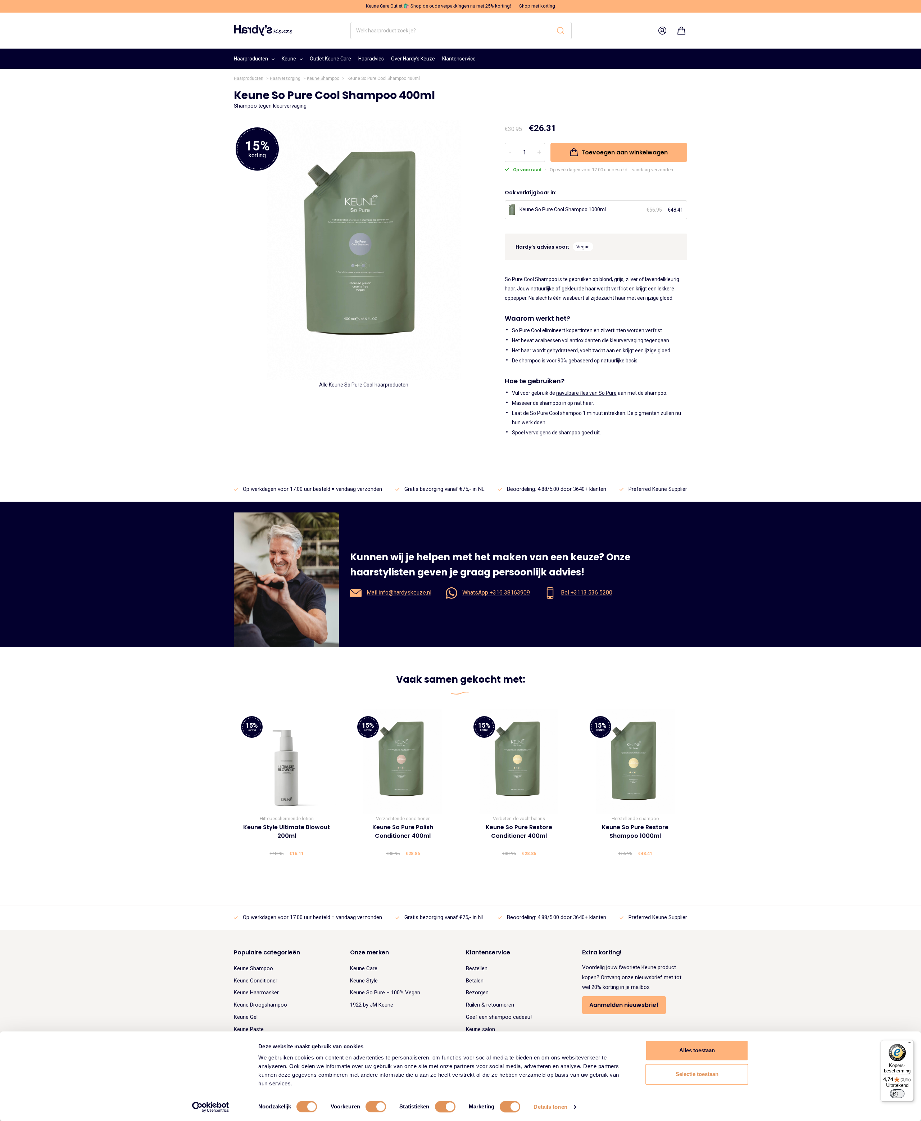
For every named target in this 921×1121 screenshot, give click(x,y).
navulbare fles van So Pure (586, 393)
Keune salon (480, 1029)
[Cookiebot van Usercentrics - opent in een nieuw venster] (210, 1107)
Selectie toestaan (697, 1074)
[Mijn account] (662, 30)
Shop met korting (537, 6)
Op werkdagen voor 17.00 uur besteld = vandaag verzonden (312, 489)
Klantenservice (459, 59)
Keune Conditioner (255, 980)
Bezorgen (477, 992)
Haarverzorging (285, 78)
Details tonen (550, 1107)
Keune (289, 59)
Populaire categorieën (267, 952)
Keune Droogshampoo (260, 1005)
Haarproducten (251, 59)
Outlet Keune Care (330, 59)
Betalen (475, 980)
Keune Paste (249, 1029)
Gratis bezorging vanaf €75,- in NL (444, 489)
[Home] (263, 30)
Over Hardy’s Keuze (413, 59)
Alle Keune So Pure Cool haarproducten (363, 385)
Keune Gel (246, 1017)
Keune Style (364, 980)
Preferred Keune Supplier (658, 489)
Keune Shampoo (323, 78)
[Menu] (909, 1044)
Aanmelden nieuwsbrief (624, 1005)
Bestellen (476, 968)
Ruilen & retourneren (490, 1005)
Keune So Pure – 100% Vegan (385, 992)
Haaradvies (371, 59)
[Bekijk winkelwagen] (681, 30)
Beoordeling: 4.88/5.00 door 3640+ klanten (556, 489)
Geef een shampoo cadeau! (499, 1017)
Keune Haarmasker (256, 992)
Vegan (583, 246)
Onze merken (369, 952)
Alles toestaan (697, 1050)
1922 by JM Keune (371, 1005)
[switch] (376, 1106)
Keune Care (363, 968)
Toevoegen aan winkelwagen (624, 152)
